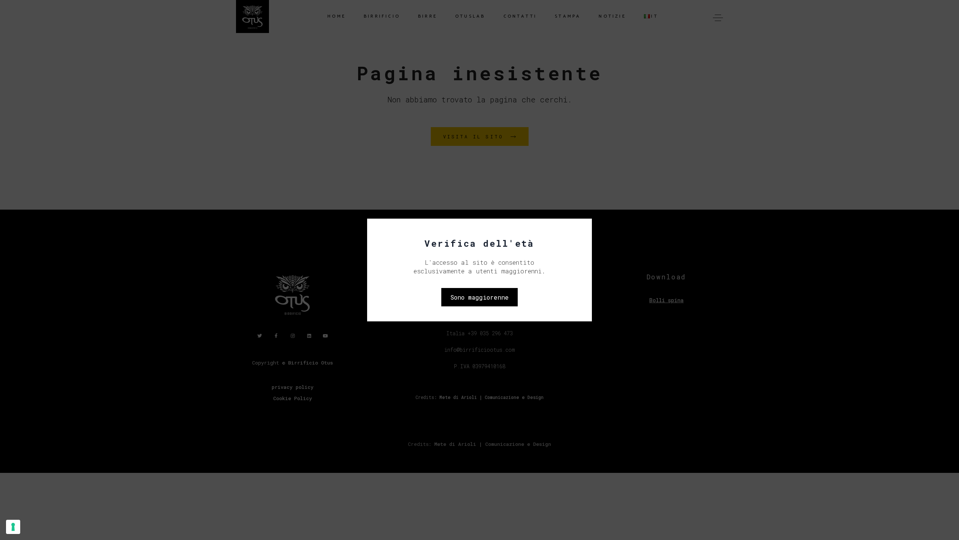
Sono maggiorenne (479, 297)
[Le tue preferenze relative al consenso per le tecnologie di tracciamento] (13, 527)
